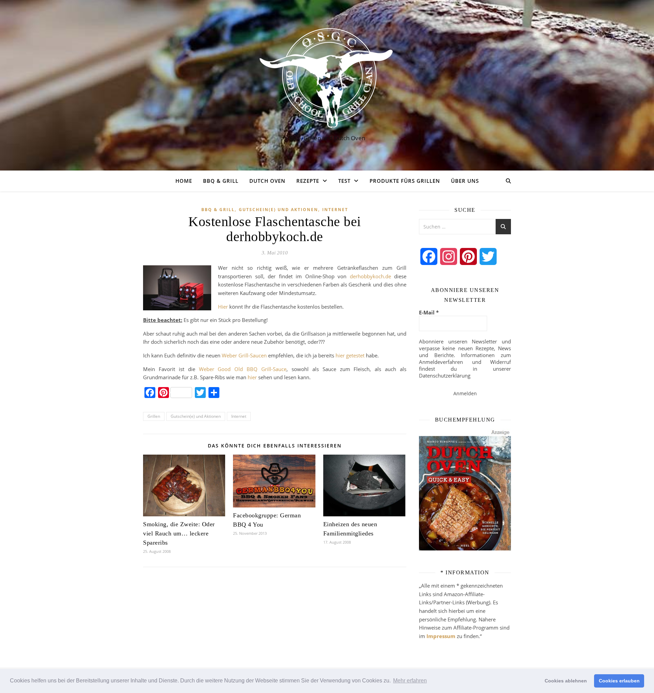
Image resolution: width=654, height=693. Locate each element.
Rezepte (307, 180)
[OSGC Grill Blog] (327, 79)
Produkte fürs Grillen (405, 180)
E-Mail (429, 312)
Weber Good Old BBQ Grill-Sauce (243, 369)
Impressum (440, 636)
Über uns (465, 180)
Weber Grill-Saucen (244, 355)
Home (183, 180)
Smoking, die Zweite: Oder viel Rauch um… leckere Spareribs (179, 533)
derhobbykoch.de (372, 276)
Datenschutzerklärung (444, 375)
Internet (335, 209)
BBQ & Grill (220, 180)
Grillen (153, 416)
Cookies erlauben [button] (619, 680)
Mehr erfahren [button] (410, 680)
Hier (223, 306)
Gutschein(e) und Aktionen (278, 209)
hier (252, 377)
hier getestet (350, 355)
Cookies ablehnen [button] (566, 680)
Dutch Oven (267, 180)
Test (344, 180)
